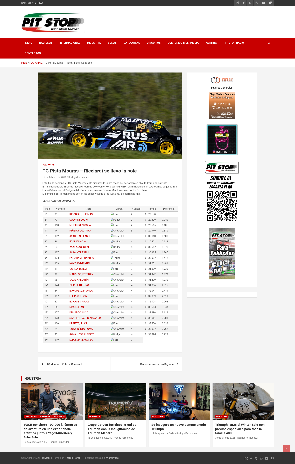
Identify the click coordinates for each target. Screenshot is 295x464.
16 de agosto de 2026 (99, 437)
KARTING (211, 42)
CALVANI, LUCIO (78, 219)
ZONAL (112, 42)
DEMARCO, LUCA (78, 312)
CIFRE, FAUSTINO (79, 285)
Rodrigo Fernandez (78, 177)
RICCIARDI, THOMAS (81, 214)
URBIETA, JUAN (78, 323)
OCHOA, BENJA (78, 268)
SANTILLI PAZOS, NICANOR (85, 318)
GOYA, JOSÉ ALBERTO (81, 334)
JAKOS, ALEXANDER (80, 236)
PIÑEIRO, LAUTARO (80, 230)
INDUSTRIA (94, 42)
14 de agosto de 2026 (162, 433)
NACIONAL (46, 42)
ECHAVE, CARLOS (79, 301)
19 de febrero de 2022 (54, 177)
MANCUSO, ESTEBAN (81, 274)
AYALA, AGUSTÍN (79, 247)
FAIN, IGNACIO (77, 241)
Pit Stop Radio (234, 42)
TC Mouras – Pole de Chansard (64, 364)
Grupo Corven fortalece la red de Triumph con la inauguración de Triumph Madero (112, 429)
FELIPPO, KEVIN (78, 296)
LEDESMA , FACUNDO (81, 339)
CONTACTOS (33, 53)
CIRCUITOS (154, 42)
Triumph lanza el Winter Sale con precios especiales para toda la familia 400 (240, 429)
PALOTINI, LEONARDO (81, 257)
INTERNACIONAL (69, 42)
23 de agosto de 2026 (35, 442)
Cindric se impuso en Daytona (157, 364)
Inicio (28, 42)
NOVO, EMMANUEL (79, 263)
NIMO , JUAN (76, 307)
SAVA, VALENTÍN (79, 279)
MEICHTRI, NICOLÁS (80, 225)
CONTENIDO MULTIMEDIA (183, 42)
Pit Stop (45, 457)
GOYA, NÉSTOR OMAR (81, 328)
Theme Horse (72, 457)
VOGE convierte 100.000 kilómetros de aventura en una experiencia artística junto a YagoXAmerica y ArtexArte (50, 431)
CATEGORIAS (131, 42)
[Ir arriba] (286, 448)
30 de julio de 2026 (225, 437)
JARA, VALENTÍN (79, 252)
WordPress (112, 457)
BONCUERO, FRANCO (81, 290)
